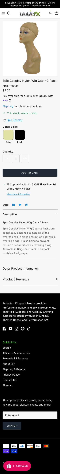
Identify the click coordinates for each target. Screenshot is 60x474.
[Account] (49, 13)
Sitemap (7, 385)
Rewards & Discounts (15, 358)
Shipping (8, 106)
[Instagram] (16, 328)
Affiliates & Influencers (16, 353)
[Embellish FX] (30, 13)
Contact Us (9, 380)
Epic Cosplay (15, 120)
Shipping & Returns (14, 369)
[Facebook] (4, 328)
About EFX (9, 363)
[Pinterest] (22, 328)
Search (7, 347)
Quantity (8, 151)
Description (10, 214)
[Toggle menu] (3, 13)
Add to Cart (29, 172)
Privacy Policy (11, 374)
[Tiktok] (29, 328)
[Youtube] (10, 328)
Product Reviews (16, 279)
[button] (8, 135)
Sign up (12, 425)
